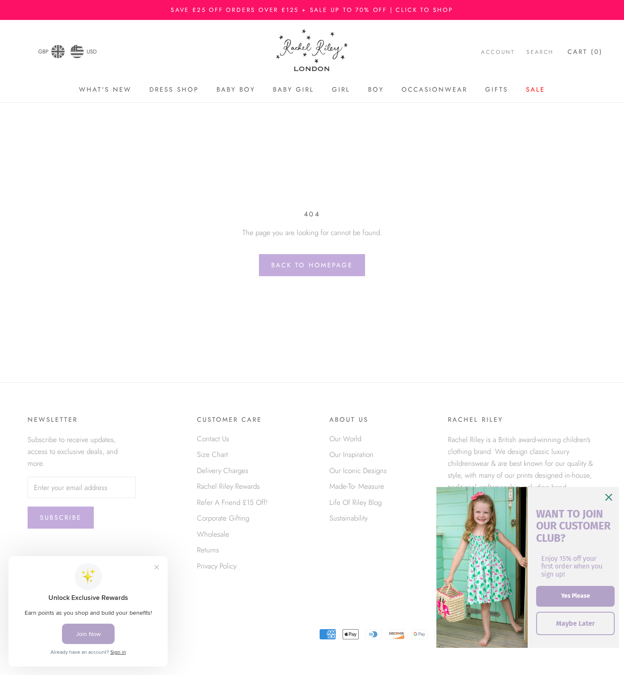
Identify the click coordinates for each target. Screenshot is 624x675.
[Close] (609, 497)
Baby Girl (293, 89)
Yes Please (575, 595)
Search (540, 52)
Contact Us (213, 439)
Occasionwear (434, 89)
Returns (208, 550)
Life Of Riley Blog (355, 502)
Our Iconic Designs (358, 470)
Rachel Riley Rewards (228, 486)
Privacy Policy (216, 566)
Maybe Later (575, 623)
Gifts (496, 89)
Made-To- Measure (356, 486)
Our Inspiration (351, 454)
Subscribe (61, 517)
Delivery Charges (222, 470)
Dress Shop (174, 89)
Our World (345, 439)
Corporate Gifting (223, 518)
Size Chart (212, 454)
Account (497, 52)
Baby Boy (235, 89)
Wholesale (213, 534)
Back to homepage (312, 265)
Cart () (585, 51)
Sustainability (348, 518)
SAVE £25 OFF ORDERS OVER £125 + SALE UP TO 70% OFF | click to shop (312, 10)
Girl (341, 89)
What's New (105, 89)
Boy (376, 89)
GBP (43, 52)
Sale (535, 89)
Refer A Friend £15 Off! (232, 502)
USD (92, 52)
